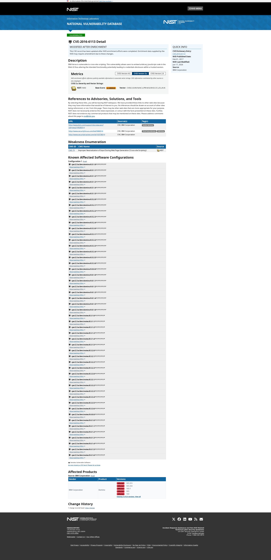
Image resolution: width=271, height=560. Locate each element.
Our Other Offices (93, 537)
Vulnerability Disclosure (122, 545)
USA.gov (150, 547)
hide (84, 161)
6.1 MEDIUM (111, 88)
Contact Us (81, 537)
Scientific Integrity (175, 545)
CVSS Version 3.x (140, 73)
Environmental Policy (159, 545)
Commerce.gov (129, 547)
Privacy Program (97, 545)
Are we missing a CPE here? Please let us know (84, 465)
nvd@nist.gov (89, 116)
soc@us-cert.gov (198, 533)
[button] (195, 8)
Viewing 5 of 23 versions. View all (129, 497)
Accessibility (84, 545)
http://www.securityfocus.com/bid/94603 (85, 131)
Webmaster (71, 537)
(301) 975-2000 (72, 533)
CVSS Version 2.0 (157, 73)
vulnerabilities (76, 35)
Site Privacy (75, 545)
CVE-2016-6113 (179, 54)
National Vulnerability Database (94, 24)
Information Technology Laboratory (83, 18)
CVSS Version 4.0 (123, 73)
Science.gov (141, 547)
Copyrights (108, 545)
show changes (90, 508)
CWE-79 (72, 150)
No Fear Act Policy (139, 545)
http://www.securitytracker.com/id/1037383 (86, 134)
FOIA (149, 545)
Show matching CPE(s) (76, 167)
